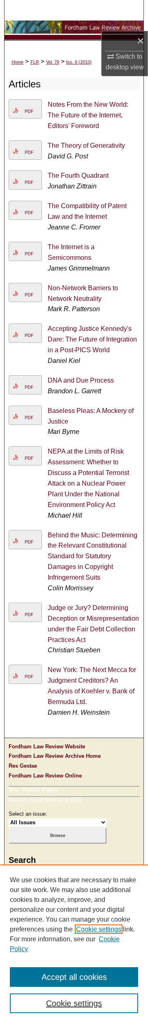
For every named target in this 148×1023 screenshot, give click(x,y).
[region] (74, 944)
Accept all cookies (74, 977)
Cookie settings (98, 929)
